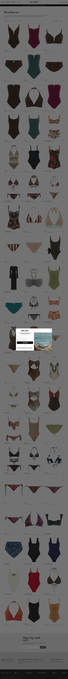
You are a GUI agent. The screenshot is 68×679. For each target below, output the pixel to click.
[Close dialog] (51, 329)
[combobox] (18, 339)
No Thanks (25, 345)
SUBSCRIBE (25, 342)
